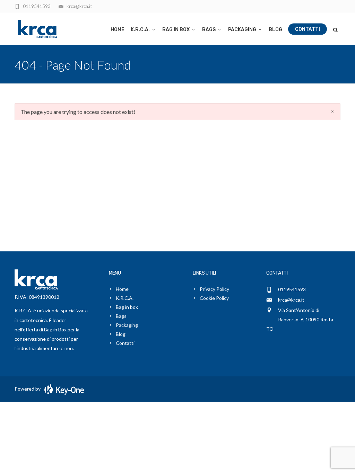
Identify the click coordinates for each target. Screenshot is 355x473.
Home (117, 30)
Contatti (307, 29)
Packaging (242, 30)
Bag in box (176, 30)
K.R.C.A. (140, 30)
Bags (209, 30)
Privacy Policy (214, 289)
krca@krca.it (291, 300)
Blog (275, 30)
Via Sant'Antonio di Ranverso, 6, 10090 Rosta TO (299, 319)
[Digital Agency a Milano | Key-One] (63, 389)
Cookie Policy (214, 298)
